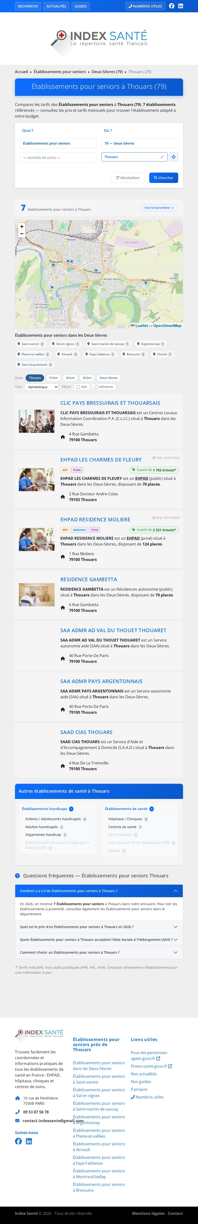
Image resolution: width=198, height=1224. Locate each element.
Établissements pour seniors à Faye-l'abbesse (99, 1160)
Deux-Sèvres (109, 378)
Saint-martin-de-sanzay (110, 344)
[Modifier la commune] (162, 157)
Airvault (69, 354)
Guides (81, 6)
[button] (96, 270)
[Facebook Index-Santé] (171, 6)
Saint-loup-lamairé (36, 365)
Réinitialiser (130, 177)
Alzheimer (106, 387)
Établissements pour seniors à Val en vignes (99, 1092)
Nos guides (141, 1081)
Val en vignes (67, 344)
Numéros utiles (147, 6)
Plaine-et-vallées (35, 354)
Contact (175, 1213)
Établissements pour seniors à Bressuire (99, 1187)
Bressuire (135, 354)
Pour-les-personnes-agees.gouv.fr (149, 1055)
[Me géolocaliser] (173, 156)
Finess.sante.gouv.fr (149, 1066)
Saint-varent (32, 344)
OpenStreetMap (167, 325)
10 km (53, 378)
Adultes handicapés (43, 827)
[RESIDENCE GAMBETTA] (37, 594)
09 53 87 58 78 (36, 1112)
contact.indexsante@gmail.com (53, 1120)
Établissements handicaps (47, 808)
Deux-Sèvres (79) (107, 71)
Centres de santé (124, 827)
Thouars (35, 378)
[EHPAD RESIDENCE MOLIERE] (37, 539)
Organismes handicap (45, 834)
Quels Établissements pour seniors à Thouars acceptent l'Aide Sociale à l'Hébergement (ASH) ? (96, 939)
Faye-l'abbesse (101, 354)
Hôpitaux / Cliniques (127, 819)
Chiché (164, 354)
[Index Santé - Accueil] (99, 38)
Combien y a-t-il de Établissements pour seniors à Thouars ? (68, 890)
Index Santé (26, 1213)
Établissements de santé (128, 808)
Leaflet (141, 325)
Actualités (56, 6)
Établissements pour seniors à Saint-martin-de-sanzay (99, 1106)
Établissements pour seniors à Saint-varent (99, 1079)
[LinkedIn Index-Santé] (180, 6)
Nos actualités (144, 1074)
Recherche (28, 6)
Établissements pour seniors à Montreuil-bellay (99, 1173)
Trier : (19, 387)
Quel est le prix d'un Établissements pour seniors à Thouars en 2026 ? (77, 926)
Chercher (165, 177)
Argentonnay (152, 344)
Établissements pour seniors (60, 71)
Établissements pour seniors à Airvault (99, 1146)
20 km (70, 378)
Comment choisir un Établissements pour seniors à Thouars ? (70, 952)
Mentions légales (148, 1213)
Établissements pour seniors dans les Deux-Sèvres (61, 335)
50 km (87, 378)
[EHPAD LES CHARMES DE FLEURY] (37, 479)
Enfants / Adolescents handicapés (55, 819)
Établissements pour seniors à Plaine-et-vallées (99, 1133)
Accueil (21, 71)
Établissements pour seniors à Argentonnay (99, 1119)
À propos (139, 1089)
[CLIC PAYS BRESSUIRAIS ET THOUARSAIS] (37, 420)
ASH (84, 387)
